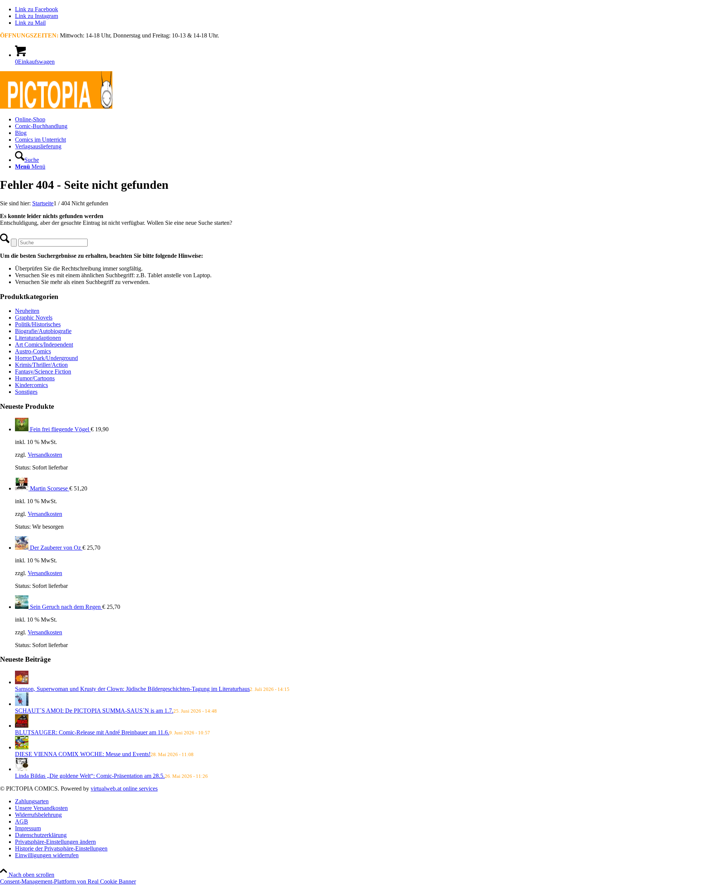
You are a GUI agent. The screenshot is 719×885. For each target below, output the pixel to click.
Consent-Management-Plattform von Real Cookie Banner (68, 881)
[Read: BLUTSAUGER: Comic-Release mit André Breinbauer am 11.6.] (21, 725)
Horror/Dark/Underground (46, 358)
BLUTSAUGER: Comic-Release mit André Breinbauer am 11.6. (92, 732)
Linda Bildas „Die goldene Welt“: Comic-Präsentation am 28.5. (90, 776)
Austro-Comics (33, 351)
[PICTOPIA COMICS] (56, 106)
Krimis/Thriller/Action (41, 365)
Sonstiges (26, 392)
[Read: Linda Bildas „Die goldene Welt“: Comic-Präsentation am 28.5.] (21, 769)
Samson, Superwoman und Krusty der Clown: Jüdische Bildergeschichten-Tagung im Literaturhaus (132, 689)
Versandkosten (45, 454)
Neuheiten (27, 311)
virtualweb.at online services (124, 788)
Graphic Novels (33, 317)
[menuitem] (367, 119)
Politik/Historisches (38, 324)
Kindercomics (31, 385)
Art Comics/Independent (44, 344)
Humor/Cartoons (35, 378)
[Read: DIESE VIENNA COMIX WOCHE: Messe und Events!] (21, 747)
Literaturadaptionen (38, 338)
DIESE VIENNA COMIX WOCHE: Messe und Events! (83, 754)
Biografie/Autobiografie (43, 331)
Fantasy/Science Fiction (43, 371)
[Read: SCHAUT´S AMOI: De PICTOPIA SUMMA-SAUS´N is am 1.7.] (21, 704)
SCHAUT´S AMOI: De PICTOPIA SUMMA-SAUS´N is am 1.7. (94, 710)
